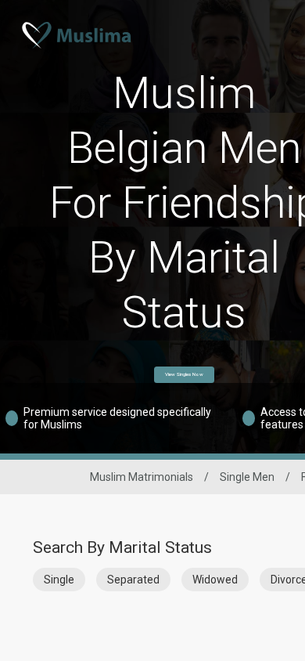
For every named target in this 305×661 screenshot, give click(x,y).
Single (59, 579)
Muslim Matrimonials (141, 477)
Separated (133, 579)
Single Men (247, 477)
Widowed (215, 579)
